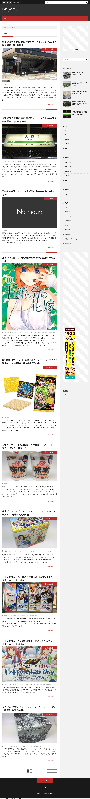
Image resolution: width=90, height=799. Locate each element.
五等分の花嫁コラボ (40, 684)
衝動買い (51, 367)
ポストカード (38, 332)
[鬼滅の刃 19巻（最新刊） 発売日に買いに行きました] (67, 95)
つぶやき (67, 207)
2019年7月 (68, 139)
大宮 (16, 161)
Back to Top (45, 781)
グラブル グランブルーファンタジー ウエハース (33, 746)
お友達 (64, 394)
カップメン (13, 483)
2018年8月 (68, 180)
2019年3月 (68, 153)
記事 (5, 18)
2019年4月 (68, 148)
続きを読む (50, 104)
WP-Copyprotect (17, 798)
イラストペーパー (23, 332)
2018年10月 (68, 171)
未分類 (51, 198)
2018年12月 (68, 162)
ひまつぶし (50, 265)
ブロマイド (31, 332)
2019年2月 (68, 157)
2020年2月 (68, 134)
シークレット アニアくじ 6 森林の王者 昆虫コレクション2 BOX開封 (79, 83)
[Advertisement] (77, 37)
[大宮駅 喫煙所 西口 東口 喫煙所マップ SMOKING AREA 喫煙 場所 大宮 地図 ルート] (67, 114)
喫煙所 (12, 161)
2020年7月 (68, 130)
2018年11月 (68, 166)
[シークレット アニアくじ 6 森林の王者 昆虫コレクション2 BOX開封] (67, 85)
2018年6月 (68, 189)
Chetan (10, 798)
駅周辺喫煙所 (32, 161)
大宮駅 (19, 161)
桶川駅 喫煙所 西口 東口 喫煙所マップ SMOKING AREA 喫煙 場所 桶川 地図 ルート (80, 103)
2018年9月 (68, 176)
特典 (54, 332)
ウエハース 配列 (13, 551)
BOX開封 (6, 551)
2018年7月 (68, 185)
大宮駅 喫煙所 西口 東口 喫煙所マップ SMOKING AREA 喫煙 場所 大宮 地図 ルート (80, 112)
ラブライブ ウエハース (23, 551)
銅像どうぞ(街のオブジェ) (72, 239)
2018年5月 (68, 194)
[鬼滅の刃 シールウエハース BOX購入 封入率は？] (67, 75)
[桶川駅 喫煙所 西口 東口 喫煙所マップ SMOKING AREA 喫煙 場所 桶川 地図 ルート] (67, 104)
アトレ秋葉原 (14, 615)
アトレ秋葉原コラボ (23, 615)
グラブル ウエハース (16, 746)
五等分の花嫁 (45, 332)
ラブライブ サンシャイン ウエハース (38, 551)
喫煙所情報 (50, 49)
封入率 (49, 551)
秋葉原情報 (50, 584)
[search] (86, 2)
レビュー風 (68, 216)
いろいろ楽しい (11, 9)
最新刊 (50, 332)
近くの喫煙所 (25, 161)
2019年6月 (68, 144)
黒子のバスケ (38, 615)
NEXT (51, 771)
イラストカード (15, 332)
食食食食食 (50, 452)
